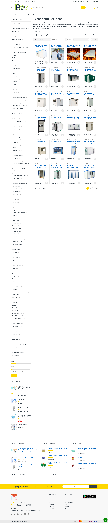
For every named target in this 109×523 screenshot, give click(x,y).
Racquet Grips (15, 68)
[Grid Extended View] (37, 39)
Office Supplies (15, 194)
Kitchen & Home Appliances (18, 34)
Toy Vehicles (15, 355)
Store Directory (68, 508)
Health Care (15, 129)
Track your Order (69, 502)
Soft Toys (14, 347)
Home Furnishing (16, 150)
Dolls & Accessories (17, 95)
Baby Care (14, 42)
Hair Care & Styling (16, 126)
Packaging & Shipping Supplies (19, 175)
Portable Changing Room (40, 67)
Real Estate (14, 252)
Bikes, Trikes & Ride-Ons (18, 315)
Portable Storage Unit (71, 139)
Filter (14, 375)
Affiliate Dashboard (69, 500)
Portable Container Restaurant (57, 91)
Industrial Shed (15, 218)
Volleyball (14, 302)
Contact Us (50, 497)
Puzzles (14, 342)
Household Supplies (16, 137)
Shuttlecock (15, 71)
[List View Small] (42, 39)
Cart (66, 504)
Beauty (14, 76)
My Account (95, 1)
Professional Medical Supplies (19, 181)
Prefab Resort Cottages (17, 239)
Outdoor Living (15, 197)
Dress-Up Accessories (17, 326)
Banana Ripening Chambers (18, 212)
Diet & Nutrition (16, 124)
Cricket (13, 281)
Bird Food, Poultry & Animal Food (20, 28)
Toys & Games (15, 308)
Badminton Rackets (17, 63)
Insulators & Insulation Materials (19, 183)
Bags (13, 65)
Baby (13, 36)
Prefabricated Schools (17, 241)
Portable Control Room (72, 91)
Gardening (14, 199)
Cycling (13, 284)
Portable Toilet (38, 163)
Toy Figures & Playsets (17, 352)
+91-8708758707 (16, 1)
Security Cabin (38, 115)
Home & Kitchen (16, 145)
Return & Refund (51, 504)
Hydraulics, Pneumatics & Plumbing (20, 163)
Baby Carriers (15, 44)
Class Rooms (15, 215)
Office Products (16, 191)
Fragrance (14, 81)
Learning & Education (17, 337)
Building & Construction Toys (19, 318)
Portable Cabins (16, 231)
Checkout (67, 506)
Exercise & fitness (16, 286)
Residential (14, 255)
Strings (13, 73)
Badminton (14, 60)
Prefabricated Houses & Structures (20, 205)
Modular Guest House (17, 223)
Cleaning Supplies (16, 158)
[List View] (40, 39)
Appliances (14, 31)
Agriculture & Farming (17, 26)
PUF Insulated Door (17, 186)
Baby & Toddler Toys (17, 313)
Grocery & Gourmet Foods (18, 97)
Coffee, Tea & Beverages (18, 100)
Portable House (38, 43)
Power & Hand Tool (17, 178)
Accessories (15, 271)
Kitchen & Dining (16, 153)
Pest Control (15, 202)
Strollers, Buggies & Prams (18, 57)
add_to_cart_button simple (62, 62)
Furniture (14, 147)
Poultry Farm (15, 236)
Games (14, 331)
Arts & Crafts (15, 310)
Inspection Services (16, 265)
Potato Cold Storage (17, 233)
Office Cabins (70, 115)
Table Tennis (15, 297)
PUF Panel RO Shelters (17, 247)
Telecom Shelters (16, 249)
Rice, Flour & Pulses (17, 116)
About (49, 500)
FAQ (49, 502)
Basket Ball (14, 276)
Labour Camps (15, 220)
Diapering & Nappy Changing (19, 52)
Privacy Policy (51, 506)
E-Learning (14, 92)
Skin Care (14, 87)
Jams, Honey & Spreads (17, 108)
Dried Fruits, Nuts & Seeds (18, 105)
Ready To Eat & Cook (17, 113)
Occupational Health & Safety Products (19, 169)
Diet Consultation (16, 263)
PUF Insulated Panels (55, 43)
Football (14, 289)
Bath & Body (15, 79)
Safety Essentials (16, 257)
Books (13, 89)
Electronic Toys (15, 329)
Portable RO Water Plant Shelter (56, 140)
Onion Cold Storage (16, 228)
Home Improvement (17, 155)
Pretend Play (15, 339)
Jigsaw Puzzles (15, 334)
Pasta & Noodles (16, 111)
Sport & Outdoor (16, 350)
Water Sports (15, 305)
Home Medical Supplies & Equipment (21, 132)
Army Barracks (15, 210)
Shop (87, 1)
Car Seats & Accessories (18, 50)
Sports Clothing (15, 294)
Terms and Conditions (53, 508)
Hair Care (14, 84)
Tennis (13, 300)
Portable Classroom (71, 67)
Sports (13, 268)
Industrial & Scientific (17, 161)
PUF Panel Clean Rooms (18, 244)
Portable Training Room (88, 163)
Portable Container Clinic (88, 67)
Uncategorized (15, 23)
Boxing (13, 279)
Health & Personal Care (17, 121)
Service (14, 260)
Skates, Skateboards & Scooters (19, 292)
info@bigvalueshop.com (29, 1)
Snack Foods (15, 118)
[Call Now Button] (105, 520)
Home (12, 14)
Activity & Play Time (17, 39)
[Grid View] (35, 39)
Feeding (14, 55)
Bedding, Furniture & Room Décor (20, 47)
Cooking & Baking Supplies (18, 103)
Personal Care (15, 139)
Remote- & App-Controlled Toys (19, 344)
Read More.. (37, 31)
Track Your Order (78, 1)
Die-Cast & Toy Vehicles (18, 321)
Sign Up (93, 486)
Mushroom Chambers (17, 226)
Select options (46, 62)
